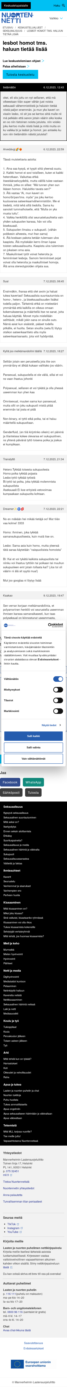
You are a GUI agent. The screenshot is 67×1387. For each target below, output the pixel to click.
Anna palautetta (12, 1195)
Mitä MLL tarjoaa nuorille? (17, 1131)
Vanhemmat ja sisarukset (17, 886)
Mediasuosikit (10, 1013)
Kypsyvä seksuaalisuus (15, 812)
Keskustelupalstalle (16, 5)
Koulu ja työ (11, 1021)
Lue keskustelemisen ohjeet (22, 61)
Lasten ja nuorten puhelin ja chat (21, 1090)
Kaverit (7, 876)
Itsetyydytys (9, 826)
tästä (6, 1267)
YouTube (12, 1232)
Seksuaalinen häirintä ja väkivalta (21, 849)
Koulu (6, 1031)
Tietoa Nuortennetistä (16, 1182)
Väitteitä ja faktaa (12, 863)
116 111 (11, 1294)
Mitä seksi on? (11, 822)
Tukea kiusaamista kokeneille (19, 927)
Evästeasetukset (34, 1348)
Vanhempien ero (12, 890)
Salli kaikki (33, 736)
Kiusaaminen (12, 902)
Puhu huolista (10, 1099)
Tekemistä (10, 1125)
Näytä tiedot (49, 725)
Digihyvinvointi (11, 976)
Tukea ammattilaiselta (15, 1104)
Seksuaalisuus (12, 30)
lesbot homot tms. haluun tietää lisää (33, 32)
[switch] (58, 689)
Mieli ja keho (11, 943)
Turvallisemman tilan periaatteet (22, 1201)
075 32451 (12, 1171)
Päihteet (7, 963)
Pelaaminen (9, 986)
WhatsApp (33, 782)
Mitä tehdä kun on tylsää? (17, 1059)
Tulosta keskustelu (20, 74)
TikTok (11, 1224)
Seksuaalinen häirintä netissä (19, 1004)
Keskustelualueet (30, 27)
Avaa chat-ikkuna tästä (17, 1330)
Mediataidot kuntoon (14, 981)
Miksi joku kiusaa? (13, 913)
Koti (5, 1068)
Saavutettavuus (33, 1343)
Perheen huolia (11, 895)
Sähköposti (11, 792)
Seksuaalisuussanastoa (16, 858)
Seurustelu (9, 881)
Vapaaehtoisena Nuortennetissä (20, 1140)
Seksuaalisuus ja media (16, 845)
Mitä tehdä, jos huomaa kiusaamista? (23, 936)
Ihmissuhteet (11, 870)
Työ (5, 1045)
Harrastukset (10, 1063)
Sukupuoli (8, 854)
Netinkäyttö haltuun (13, 990)
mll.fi (6, 1175)
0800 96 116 (15, 1312)
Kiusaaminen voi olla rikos (17, 922)
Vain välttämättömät (33, 758)
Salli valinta (33, 747)
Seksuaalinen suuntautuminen (19, 817)
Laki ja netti (9, 1009)
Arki (6, 1052)
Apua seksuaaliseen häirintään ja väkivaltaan (27, 1113)
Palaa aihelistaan (15, 66)
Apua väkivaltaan (12, 1118)
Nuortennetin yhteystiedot (18, 1188)
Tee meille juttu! (12, 1136)
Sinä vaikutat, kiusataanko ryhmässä (23, 917)
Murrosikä (8, 949)
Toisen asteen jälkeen (15, 1040)
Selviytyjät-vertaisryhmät (16, 931)
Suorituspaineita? (12, 840)
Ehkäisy (7, 835)
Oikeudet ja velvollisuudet (17, 1072)
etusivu (8, 27)
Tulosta (33, 792)
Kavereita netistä (12, 995)
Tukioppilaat (9, 1027)
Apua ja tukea (12, 1084)
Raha (6, 1077)
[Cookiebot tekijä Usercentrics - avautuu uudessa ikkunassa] (48, 625)
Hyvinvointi (9, 958)
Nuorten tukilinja (12, 1095)
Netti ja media (12, 971)
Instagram (13, 1228)
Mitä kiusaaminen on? (15, 908)
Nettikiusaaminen (12, 999)
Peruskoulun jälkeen (14, 1036)
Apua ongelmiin (11, 1109)
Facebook (10, 782)
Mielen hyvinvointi (13, 954)
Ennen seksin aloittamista (17, 831)
